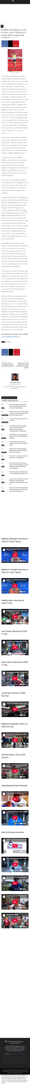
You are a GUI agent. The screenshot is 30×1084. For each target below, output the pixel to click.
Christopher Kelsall (6, 37)
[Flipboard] (8, 1058)
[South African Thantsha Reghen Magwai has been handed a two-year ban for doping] (5, 450)
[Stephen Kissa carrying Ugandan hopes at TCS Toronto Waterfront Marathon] (5, 436)
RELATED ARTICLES (9, 398)
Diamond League (5, 415)
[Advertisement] (15, 517)
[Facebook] (10, 391)
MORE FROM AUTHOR (10, 400)
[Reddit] (3, 1062)
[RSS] (7, 1062)
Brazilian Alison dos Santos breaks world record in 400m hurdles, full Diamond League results (18, 413)
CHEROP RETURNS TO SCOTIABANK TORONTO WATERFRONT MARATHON (7, 364)
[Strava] (18, 1062)
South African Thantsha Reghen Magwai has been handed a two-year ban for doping (18, 450)
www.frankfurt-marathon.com (11, 337)
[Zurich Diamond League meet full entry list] (5, 420)
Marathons (4, 438)
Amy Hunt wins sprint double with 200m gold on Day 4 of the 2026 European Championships (18, 489)
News (6, 23)
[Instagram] (13, 391)
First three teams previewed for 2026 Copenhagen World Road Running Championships (18, 406)
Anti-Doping (4, 452)
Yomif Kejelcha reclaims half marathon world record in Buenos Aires (18, 443)
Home (2, 23)
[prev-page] (2, 495)
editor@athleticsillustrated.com (18, 1054)
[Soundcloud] (15, 1062)
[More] (21, 43)
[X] (19, 391)
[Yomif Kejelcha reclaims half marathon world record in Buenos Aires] (5, 443)
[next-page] (5, 495)
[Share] (11, 1062)
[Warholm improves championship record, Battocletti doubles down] (5, 473)
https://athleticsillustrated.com (15, 384)
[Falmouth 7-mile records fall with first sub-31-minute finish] (5, 457)
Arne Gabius (8, 341)
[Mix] (20, 1058)
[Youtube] (26, 1062)
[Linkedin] (16, 391)
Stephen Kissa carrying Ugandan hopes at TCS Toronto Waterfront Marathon (18, 436)
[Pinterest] (24, 1058)
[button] (2, 2)
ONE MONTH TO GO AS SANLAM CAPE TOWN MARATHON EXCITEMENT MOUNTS (22, 365)
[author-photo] (15, 380)
